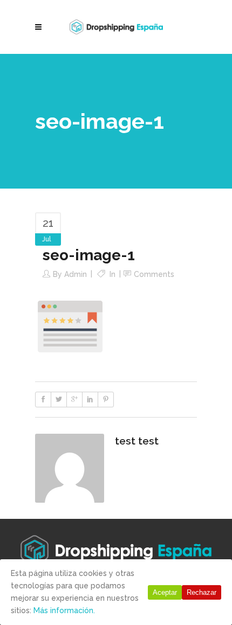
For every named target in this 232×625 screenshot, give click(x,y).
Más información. (64, 610)
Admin (75, 274)
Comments (154, 274)
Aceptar (165, 592)
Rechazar (201, 592)
